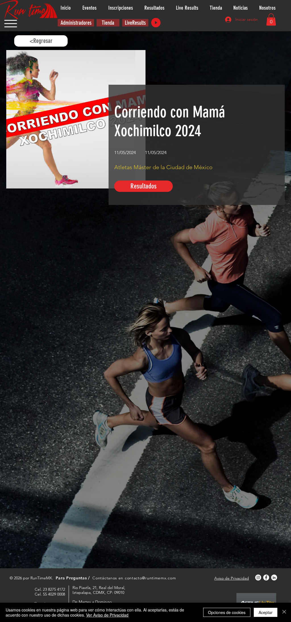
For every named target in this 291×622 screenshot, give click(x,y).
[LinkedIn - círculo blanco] (274, 577)
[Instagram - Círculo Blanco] (258, 577)
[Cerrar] (284, 612)
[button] (10, 23)
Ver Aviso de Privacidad (107, 615)
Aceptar (266, 612)
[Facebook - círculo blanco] (266, 577)
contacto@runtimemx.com (150, 577)
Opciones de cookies (227, 612)
